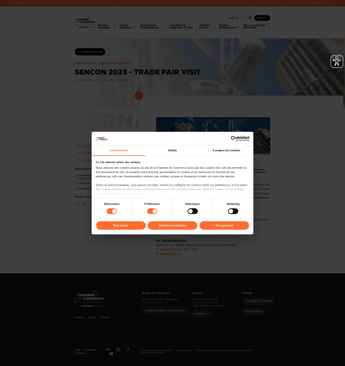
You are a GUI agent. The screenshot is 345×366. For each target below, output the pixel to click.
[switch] (152, 211)
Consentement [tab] (118, 150)
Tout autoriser (224, 225)
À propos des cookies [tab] (226, 150)
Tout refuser (120, 225)
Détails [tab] (172, 150)
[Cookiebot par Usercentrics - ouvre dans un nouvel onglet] (233, 138)
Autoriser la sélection (172, 225)
